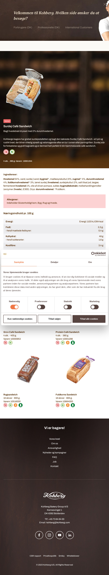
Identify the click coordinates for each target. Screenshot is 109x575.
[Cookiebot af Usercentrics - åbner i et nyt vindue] (93, 254)
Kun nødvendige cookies (20, 319)
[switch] (41, 307)
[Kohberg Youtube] (60, 535)
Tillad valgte (54, 319)
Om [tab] (90, 262)
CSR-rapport (35, 556)
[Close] (105, 4)
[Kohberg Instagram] (49, 535)
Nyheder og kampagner (54, 452)
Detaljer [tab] (54, 262)
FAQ (54, 457)
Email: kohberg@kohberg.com (54, 522)
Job (54, 461)
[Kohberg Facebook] (39, 535)
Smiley (62, 556)
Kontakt (54, 466)
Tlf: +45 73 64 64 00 (54, 519)
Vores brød (54, 439)
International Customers (78, 27)
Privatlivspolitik (49, 556)
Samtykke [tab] (19, 262)
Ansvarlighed (54, 448)
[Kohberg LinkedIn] (70, 535)
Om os (54, 443)
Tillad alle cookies (89, 319)
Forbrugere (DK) (23, 27)
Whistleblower (73, 556)
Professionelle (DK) (49, 27)
